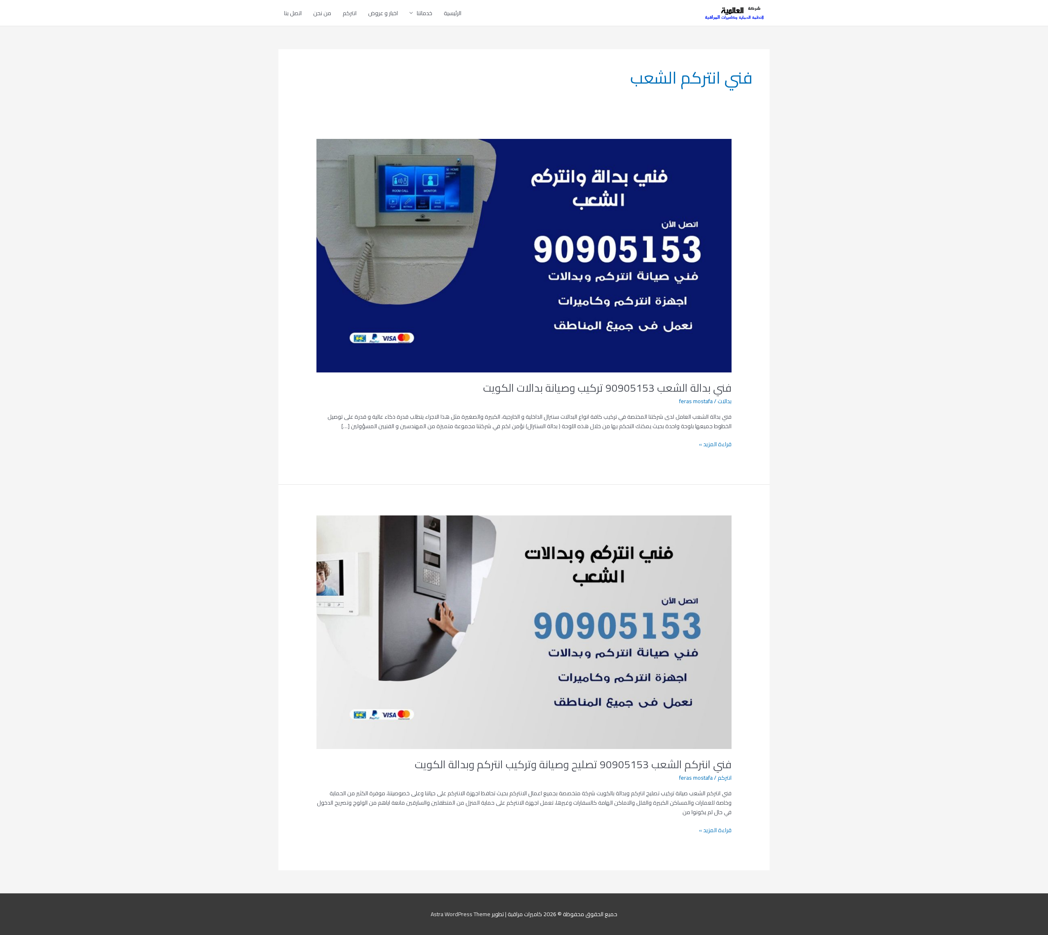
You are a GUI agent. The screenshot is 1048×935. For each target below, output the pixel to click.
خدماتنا (424, 13)
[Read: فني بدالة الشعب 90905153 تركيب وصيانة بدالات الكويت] (523, 255)
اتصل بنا (293, 13)
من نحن (322, 13)
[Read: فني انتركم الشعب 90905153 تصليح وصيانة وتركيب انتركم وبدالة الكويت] (523, 631)
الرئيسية (452, 13)
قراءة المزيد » (715, 444)
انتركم (350, 13)
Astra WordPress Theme (460, 914)
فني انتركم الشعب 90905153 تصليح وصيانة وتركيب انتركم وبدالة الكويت (573, 764)
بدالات (725, 401)
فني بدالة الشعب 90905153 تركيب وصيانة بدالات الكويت (607, 388)
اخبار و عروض (383, 13)
